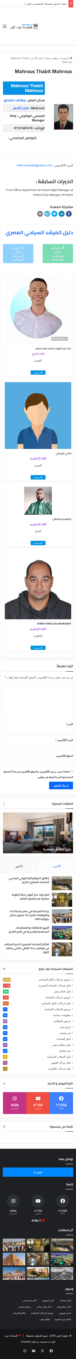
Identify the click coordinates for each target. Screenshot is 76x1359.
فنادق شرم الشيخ (63, 1319)
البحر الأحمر (37, 58)
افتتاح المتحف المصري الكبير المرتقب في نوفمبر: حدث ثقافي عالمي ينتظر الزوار (26, 948)
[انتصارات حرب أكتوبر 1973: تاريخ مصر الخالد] (62, 1273)
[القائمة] (4, 27)
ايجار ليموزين (48, 1300)
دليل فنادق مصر (62, 991)
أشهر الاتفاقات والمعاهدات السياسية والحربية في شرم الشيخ (29, 929)
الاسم (69, 724)
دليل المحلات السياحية (59, 1056)
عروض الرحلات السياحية (42, 1312)
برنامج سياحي (24, 1306)
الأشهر (19, 866)
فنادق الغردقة (19, 1312)
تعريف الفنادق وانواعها (29, 849)
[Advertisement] (56, 23)
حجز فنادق (65, 1050)
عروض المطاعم (62, 1021)
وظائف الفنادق (14, 100)
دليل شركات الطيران (59, 1068)
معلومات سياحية (62, 1015)
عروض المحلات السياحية (57, 1009)
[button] (69, 214)
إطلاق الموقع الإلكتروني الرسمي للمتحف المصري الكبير (29, 880)
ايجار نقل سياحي (43, 1306)
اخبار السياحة (64, 1038)
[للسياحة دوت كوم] (24, 26)
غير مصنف (65, 1032)
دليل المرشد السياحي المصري (39, 232)
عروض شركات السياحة (58, 997)
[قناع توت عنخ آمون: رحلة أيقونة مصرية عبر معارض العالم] (62, 900)
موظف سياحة (52, 58)
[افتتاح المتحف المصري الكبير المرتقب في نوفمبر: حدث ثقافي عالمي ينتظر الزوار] (62, 949)
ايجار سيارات (65, 1300)
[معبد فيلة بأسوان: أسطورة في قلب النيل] (38, 1273)
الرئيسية (65, 58)
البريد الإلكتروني (64, 739)
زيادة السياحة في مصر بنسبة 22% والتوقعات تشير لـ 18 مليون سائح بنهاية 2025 (29, 915)
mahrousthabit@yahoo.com (34, 165)
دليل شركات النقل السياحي (56, 1003)
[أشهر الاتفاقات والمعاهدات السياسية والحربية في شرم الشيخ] (62, 933)
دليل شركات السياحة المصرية (55, 985)
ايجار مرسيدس (30, 1300)
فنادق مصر (45, 1319)
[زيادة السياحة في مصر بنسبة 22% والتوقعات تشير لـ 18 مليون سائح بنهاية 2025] (62, 916)
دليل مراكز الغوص (61, 1062)
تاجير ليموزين (65, 1312)
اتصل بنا (38, 1172)
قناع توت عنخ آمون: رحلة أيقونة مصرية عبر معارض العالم (30, 896)
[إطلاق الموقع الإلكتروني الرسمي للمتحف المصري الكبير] (62, 883)
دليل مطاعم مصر (61, 1044)
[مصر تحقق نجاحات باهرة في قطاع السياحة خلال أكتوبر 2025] (14, 1273)
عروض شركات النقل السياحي (55, 979)
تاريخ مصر (65, 1027)
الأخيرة (57, 866)
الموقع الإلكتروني (64, 755)
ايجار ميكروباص (64, 1306)
